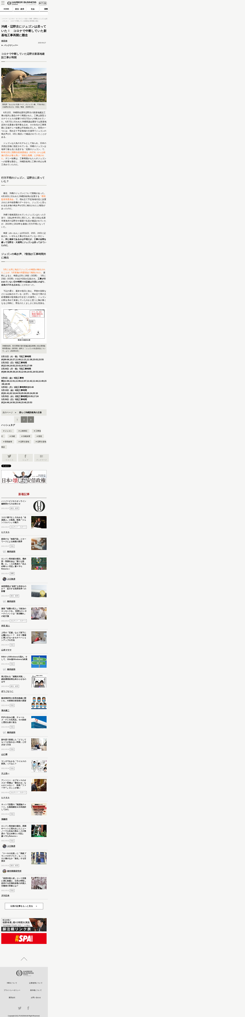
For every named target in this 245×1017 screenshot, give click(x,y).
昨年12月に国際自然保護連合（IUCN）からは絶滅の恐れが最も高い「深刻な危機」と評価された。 (23, 155)
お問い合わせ (36, 997)
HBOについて (12, 983)
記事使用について (35, 983)
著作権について (36, 990)
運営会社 (12, 997)
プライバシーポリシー (12, 990)
